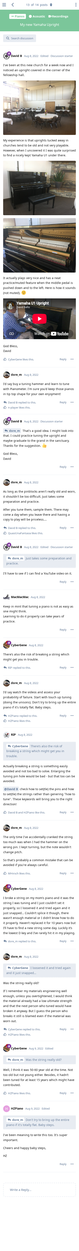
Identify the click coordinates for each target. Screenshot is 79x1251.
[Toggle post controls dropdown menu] (72, 359)
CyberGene (20, 746)
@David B (11, 789)
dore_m (14, 431)
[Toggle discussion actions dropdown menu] (75, 5)
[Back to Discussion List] (13, 5)
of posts (37, 5)
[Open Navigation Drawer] (4, 5)
